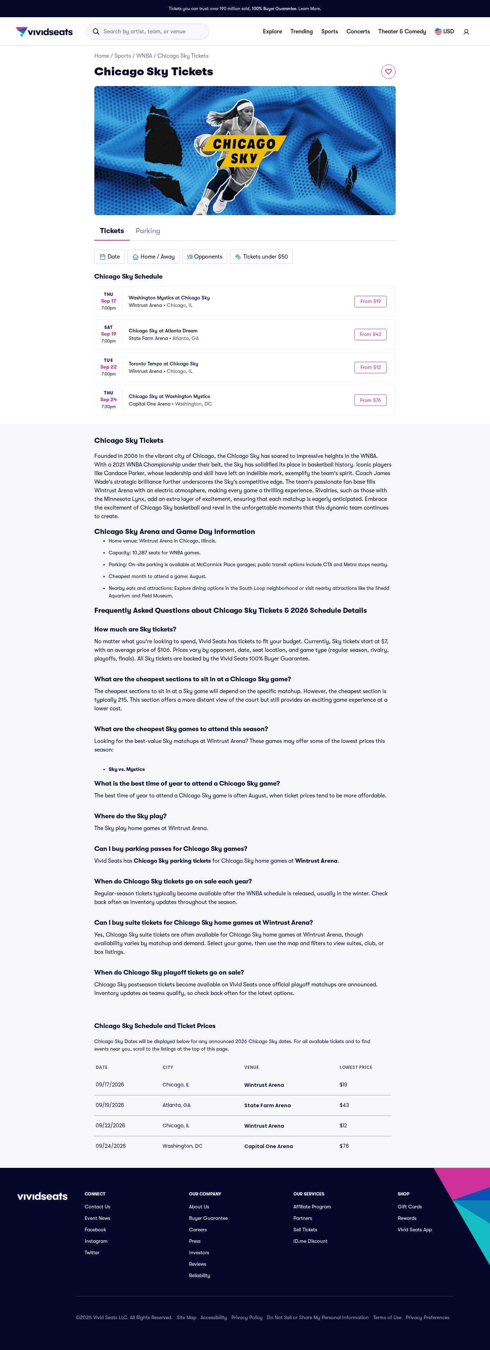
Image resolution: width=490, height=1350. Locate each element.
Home (101, 56)
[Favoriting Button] (388, 72)
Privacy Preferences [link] (427, 1317)
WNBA (144, 56)
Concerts (358, 31)
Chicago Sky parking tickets (172, 861)
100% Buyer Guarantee (274, 8)
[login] (466, 31)
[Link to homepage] (46, 31)
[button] (109, 257)
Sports (329, 31)
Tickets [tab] (112, 231)
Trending (302, 31)
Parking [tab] (148, 231)
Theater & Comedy (402, 31)
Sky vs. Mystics (127, 769)
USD (448, 31)
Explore (272, 31)
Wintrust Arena (316, 861)
